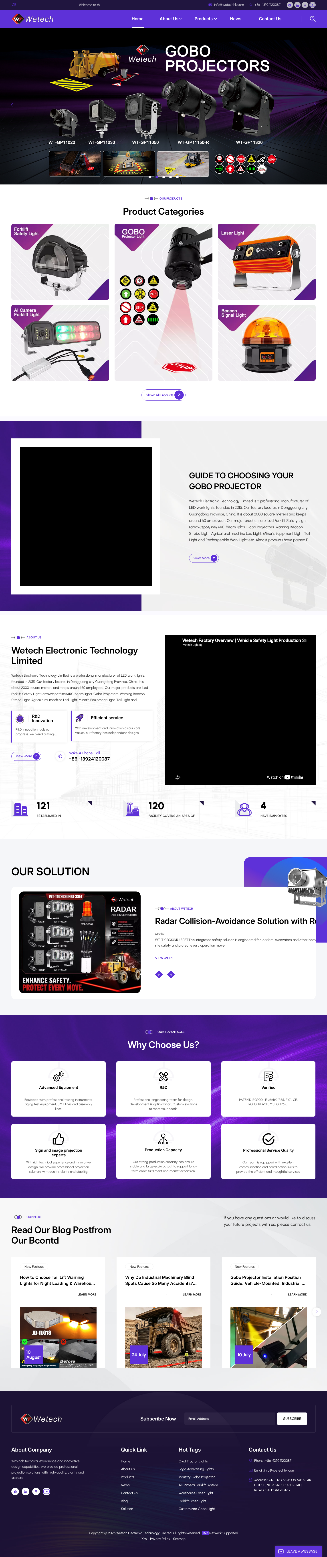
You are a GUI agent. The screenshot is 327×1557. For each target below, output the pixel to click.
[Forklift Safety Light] (60, 262)
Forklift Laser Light (192, 1501)
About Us (169, 18)
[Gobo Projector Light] (163, 302)
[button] (150, 177)
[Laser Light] (267, 262)
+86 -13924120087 (267, 5)
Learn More (87, 1294)
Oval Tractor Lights (193, 1461)
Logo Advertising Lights (196, 1469)
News (236, 18)
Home (137, 18)
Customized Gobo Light (197, 1509)
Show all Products (160, 395)
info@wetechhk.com (228, 5)
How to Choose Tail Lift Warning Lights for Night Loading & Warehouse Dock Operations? (58, 1281)
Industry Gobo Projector (197, 1477)
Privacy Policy (160, 1539)
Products (204, 18)
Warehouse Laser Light (196, 1493)
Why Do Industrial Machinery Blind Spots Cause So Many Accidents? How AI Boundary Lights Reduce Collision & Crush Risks (159, 1281)
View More (202, 558)
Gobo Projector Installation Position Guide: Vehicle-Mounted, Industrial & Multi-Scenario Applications (267, 1281)
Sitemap (179, 1539)
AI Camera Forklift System (198, 1485)
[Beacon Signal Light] (267, 343)
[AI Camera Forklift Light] (60, 343)
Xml (144, 1539)
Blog (124, 1501)
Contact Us (270, 18)
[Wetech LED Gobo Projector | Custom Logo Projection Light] (80, 942)
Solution (127, 1509)
